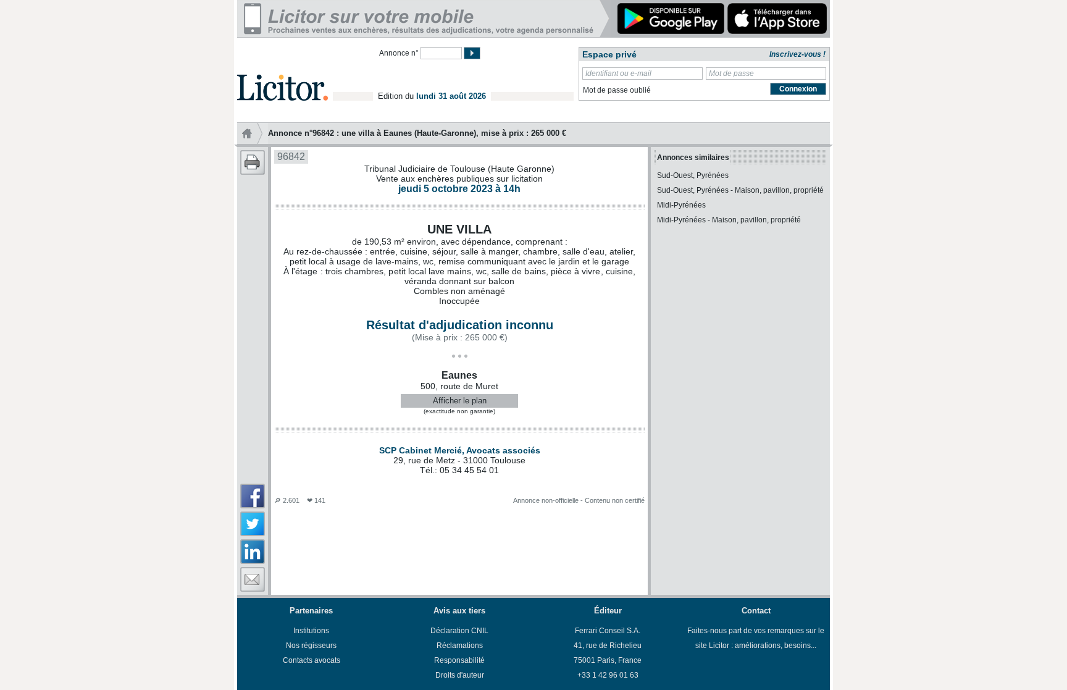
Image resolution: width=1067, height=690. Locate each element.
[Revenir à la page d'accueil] (282, 73)
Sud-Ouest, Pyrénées (693, 175)
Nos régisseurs (311, 645)
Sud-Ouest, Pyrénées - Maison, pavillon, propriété (740, 190)
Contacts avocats (311, 660)
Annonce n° (399, 53)
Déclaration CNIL (459, 630)
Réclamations (460, 645)
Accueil (252, 133)
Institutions (311, 630)
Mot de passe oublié (617, 90)
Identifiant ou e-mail (618, 73)
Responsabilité (459, 660)
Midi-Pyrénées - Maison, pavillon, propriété (729, 220)
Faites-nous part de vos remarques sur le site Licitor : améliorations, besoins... (755, 638)
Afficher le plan (460, 400)
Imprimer (252, 162)
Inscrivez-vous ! (797, 54)
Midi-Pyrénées (681, 205)
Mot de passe (731, 73)
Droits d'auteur (459, 675)
